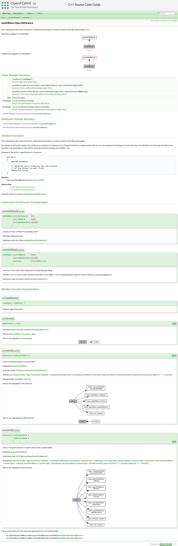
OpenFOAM (21, 3)
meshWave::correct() (20, 334)
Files (40, 14)
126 (17, 330)
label (9, 98)
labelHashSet (68, 85)
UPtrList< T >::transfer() (119, 463)
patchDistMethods (14, 17)
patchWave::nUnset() (114, 375)
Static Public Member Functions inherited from (29, 124)
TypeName (16, 79)
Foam (3, 17)
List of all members (171, 21)
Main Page (7, 13)
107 (17, 456)
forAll (103, 375)
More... (88, 30)
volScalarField (25, 101)
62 (17, 279)
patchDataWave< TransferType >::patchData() (42, 463)
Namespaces (19, 14)
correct (15, 101)
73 (15, 194)
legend (89, 50)
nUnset (15, 98)
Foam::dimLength (74, 375)
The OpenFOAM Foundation (24, 7)
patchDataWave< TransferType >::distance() (136, 461)
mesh (55, 85)
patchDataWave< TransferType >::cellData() (84, 461)
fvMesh (48, 85)
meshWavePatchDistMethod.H (23, 187)
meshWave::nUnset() (23, 379)
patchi (149, 375)
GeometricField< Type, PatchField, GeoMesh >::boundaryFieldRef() (39, 375)
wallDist (17, 152)
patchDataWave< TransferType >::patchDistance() (82, 463)
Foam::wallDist (39, 180)
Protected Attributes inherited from (25, 127)
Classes (31, 14)
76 (17, 370)
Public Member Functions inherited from (27, 114)
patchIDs (78, 85)
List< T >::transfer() (164, 375)
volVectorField (40, 107)
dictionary (31, 85)
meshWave (26, 17)
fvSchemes (37, 152)
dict (38, 85)
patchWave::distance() (91, 375)
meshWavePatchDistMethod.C (23, 190)
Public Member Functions (158, 21)
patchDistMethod (43, 114)
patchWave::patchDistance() (135, 375)
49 (17, 240)
